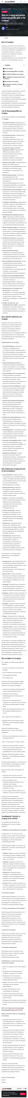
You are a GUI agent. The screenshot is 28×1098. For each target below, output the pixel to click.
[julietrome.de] (9, 1)
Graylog (6, 119)
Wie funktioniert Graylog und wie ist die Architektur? (14, 77)
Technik (4, 11)
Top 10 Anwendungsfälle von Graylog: (14, 71)
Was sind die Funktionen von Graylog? (14, 74)
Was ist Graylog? (8, 68)
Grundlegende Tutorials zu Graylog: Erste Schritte (12, 85)
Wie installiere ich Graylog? (12, 81)
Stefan (7, 27)
